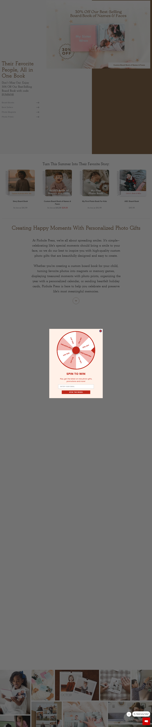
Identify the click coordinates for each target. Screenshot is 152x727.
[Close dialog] (100, 331)
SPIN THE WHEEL (76, 392)
